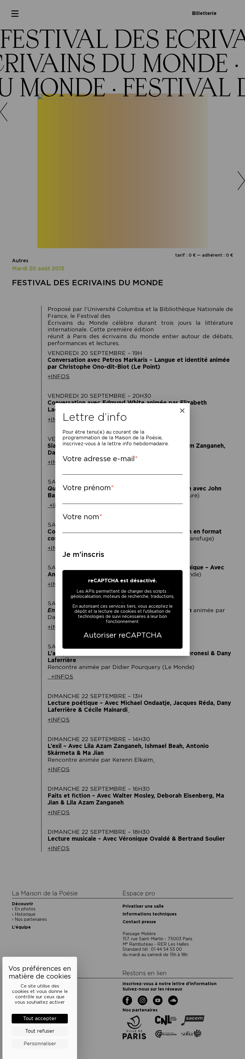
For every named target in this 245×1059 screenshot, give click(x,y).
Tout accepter (39, 1018)
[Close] (182, 410)
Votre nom (80, 516)
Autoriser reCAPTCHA (122, 635)
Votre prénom (86, 487)
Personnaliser (40, 1043)
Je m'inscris (83, 554)
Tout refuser (39, 1031)
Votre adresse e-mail (98, 458)
